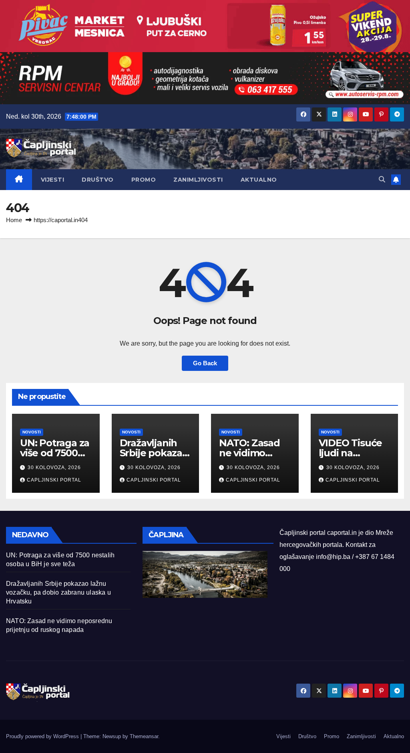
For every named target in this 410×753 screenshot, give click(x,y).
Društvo (98, 179)
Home (14, 220)
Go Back (205, 363)
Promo (143, 179)
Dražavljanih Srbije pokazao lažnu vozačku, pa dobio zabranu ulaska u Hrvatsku (58, 592)
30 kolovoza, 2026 (54, 467)
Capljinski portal (54, 480)
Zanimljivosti (198, 179)
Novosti (31, 432)
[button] (382, 179)
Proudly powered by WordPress (43, 736)
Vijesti (52, 179)
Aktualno (259, 179)
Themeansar (144, 736)
